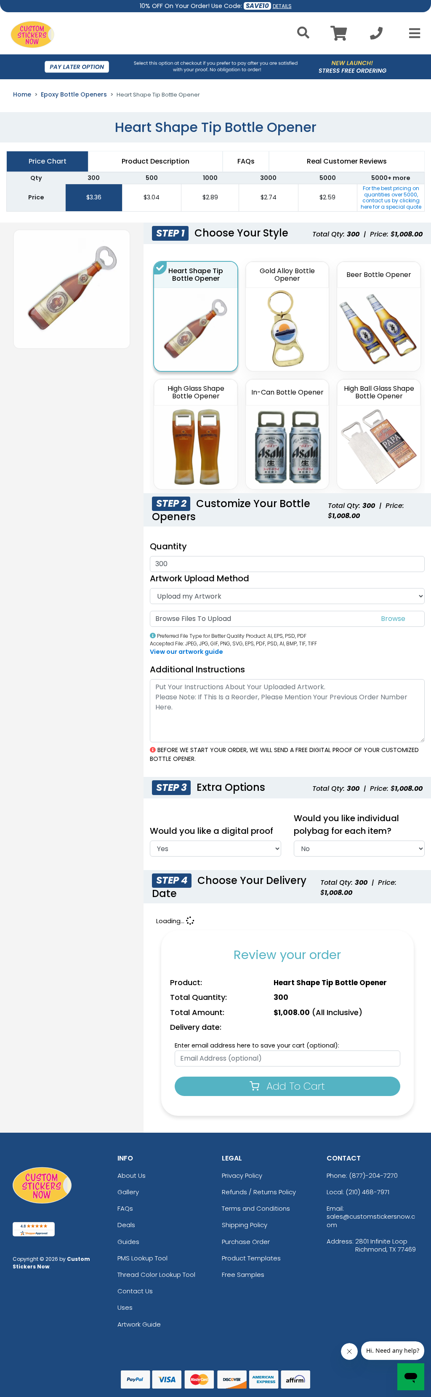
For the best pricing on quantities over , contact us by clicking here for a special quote (391, 197)
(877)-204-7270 (373, 1175)
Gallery (128, 1191)
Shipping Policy (244, 1224)
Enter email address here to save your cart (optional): (257, 1045)
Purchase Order (246, 1241)
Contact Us (135, 1291)
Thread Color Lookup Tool (156, 1274)
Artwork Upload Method (199, 578)
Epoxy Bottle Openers (74, 94)
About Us (131, 1175)
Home (22, 94)
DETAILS (282, 6)
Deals (126, 1224)
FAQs (125, 1208)
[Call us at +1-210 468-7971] (376, 35)
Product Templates (251, 1258)
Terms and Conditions (256, 1208)
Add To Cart (294, 1086)
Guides (128, 1241)
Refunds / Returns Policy (259, 1191)
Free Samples (243, 1274)
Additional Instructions (197, 669)
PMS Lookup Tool (142, 1258)
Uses (125, 1307)
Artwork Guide (139, 1324)
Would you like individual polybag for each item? (346, 824)
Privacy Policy (242, 1175)
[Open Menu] (412, 33)
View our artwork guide (186, 651)
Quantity (168, 546)
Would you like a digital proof (211, 831)
